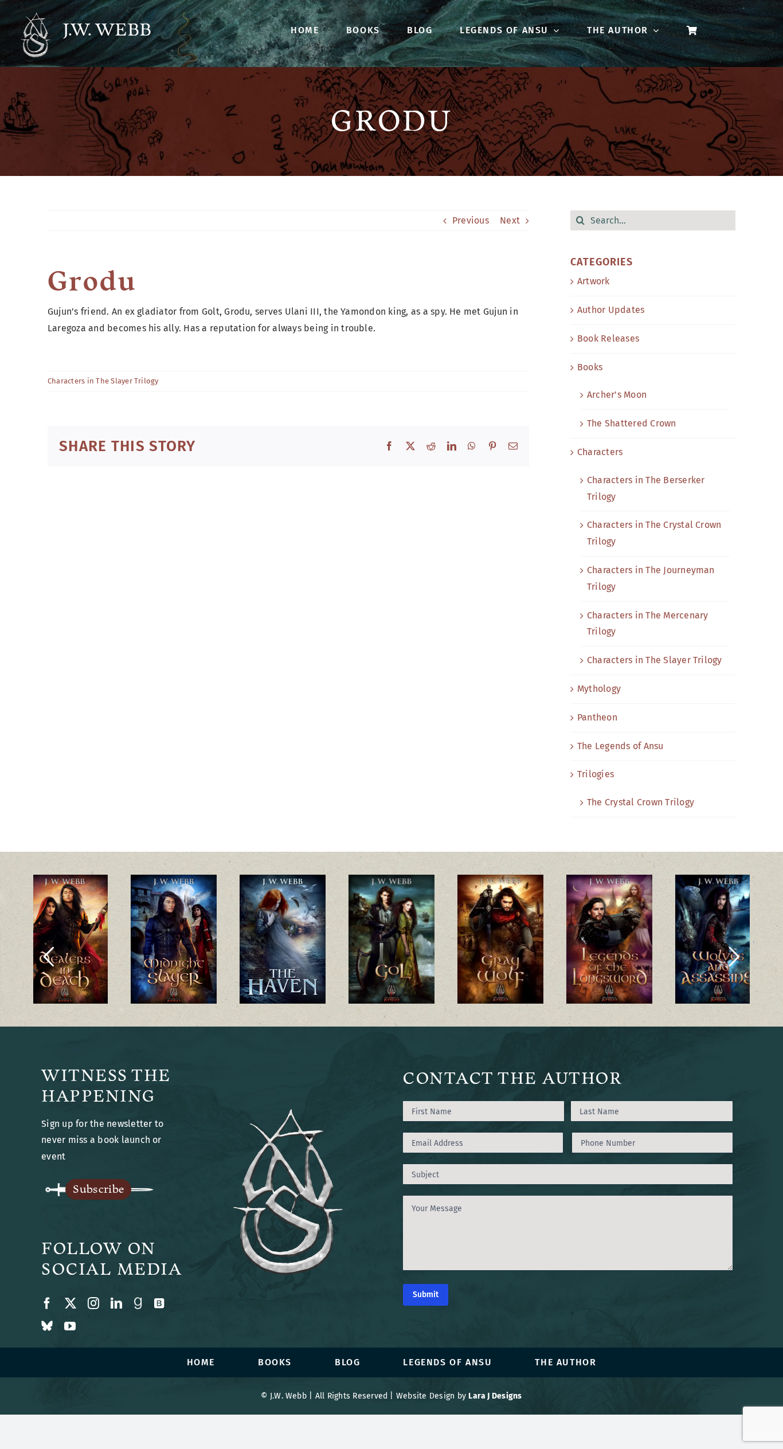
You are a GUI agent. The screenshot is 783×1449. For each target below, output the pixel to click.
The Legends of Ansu (620, 746)
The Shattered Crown (631, 423)
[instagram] (93, 1303)
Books (589, 367)
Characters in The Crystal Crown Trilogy (654, 533)
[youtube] (70, 1326)
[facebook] (47, 1303)
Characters (600, 452)
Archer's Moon (617, 394)
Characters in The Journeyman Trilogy (651, 578)
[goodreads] (138, 1303)
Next (510, 220)
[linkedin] (116, 1303)
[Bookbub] (159, 1303)
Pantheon (597, 717)
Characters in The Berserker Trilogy (645, 488)
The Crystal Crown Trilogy (640, 802)
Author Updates (610, 309)
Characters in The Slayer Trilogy (103, 381)
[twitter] (70, 1303)
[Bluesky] (47, 1326)
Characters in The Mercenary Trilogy (647, 623)
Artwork (593, 281)
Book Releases (608, 338)
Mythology (599, 688)
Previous (470, 220)
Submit (426, 1294)
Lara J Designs (495, 1396)
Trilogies (595, 774)
